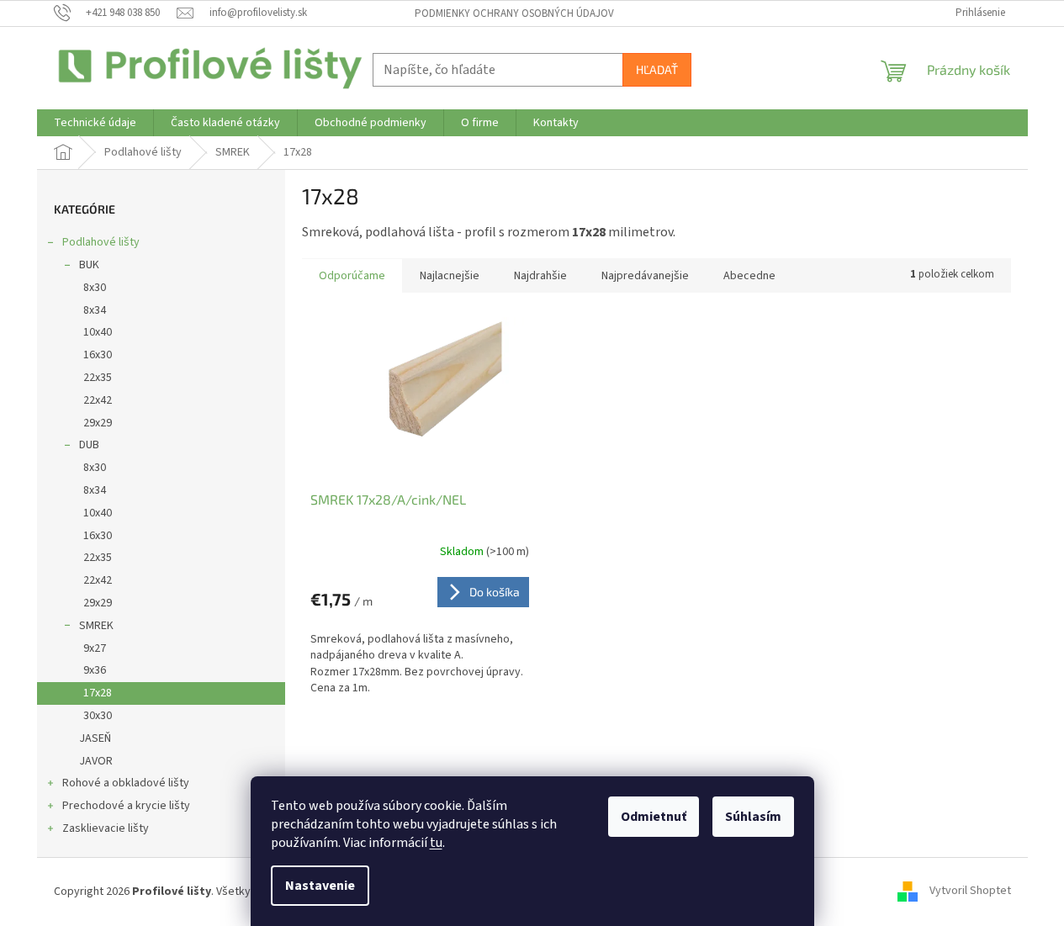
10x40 (97, 332)
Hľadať (657, 69)
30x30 (97, 715)
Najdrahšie (540, 275)
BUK (89, 265)
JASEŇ (95, 738)
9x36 (94, 670)
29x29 (97, 423)
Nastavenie (320, 885)
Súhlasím (753, 816)
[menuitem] (95, 122)
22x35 (97, 377)
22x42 (97, 400)
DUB (89, 445)
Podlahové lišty (101, 242)
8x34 (94, 310)
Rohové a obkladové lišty (125, 783)
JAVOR (96, 761)
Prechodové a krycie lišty (126, 805)
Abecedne (749, 275)
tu (436, 842)
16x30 (97, 355)
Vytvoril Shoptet (970, 891)
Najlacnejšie (449, 275)
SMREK (96, 625)
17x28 (97, 693)
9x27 (94, 648)
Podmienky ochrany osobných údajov (514, 13)
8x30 (94, 287)
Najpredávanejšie (645, 275)
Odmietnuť (653, 816)
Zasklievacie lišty (105, 828)
